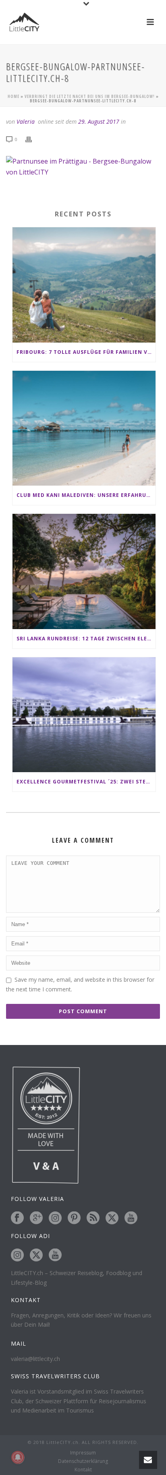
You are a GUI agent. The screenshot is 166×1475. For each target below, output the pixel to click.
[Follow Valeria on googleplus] (36, 1218)
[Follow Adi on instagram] (17, 1255)
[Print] (32, 138)
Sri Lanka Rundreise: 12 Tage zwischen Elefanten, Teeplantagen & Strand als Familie (86, 638)
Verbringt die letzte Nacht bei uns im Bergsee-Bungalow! (90, 96)
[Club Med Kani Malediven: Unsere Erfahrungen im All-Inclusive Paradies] (84, 428)
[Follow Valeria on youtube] (130, 1218)
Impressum (83, 1453)
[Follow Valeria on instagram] (55, 1218)
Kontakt (83, 1470)
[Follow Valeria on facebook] (17, 1218)
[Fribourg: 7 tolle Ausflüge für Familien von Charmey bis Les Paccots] (84, 284)
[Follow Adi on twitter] (36, 1255)
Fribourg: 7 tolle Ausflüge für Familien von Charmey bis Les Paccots (86, 352)
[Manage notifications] (17, 1457)
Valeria (26, 121)
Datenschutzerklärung (83, 1461)
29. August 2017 (98, 121)
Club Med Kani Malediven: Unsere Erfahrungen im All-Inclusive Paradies (86, 495)
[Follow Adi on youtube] (55, 1255)
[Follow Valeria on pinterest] (74, 1218)
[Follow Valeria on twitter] (112, 1218)
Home (13, 96)
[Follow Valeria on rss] (93, 1218)
